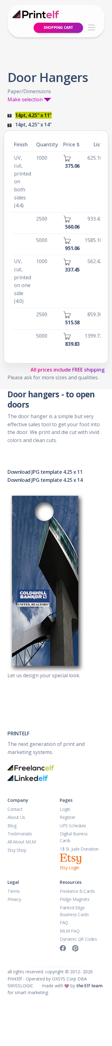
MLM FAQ (69, 931)
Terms (13, 891)
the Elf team (89, 986)
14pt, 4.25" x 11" (33, 115)
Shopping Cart (58, 27)
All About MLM (21, 842)
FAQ (64, 922)
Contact (14, 809)
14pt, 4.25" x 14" (33, 124)
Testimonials (19, 834)
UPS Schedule (73, 826)
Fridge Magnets (74, 899)
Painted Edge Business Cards (74, 911)
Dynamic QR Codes (78, 939)
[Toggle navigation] (91, 28)
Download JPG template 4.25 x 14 (45, 480)
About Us (16, 817)
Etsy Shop (16, 850)
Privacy (14, 899)
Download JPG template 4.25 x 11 (45, 471)
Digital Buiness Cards (74, 837)
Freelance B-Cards (77, 891)
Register (67, 817)
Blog (11, 826)
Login (65, 809)
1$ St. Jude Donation (79, 849)
